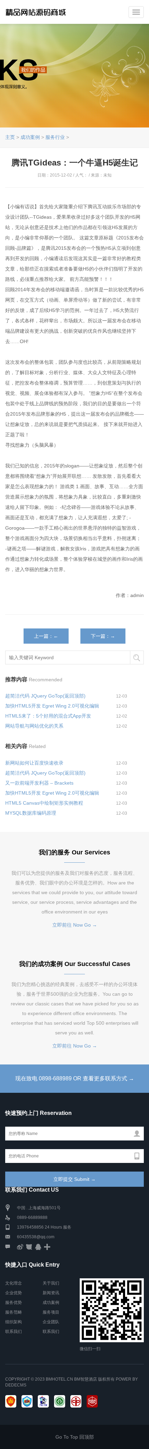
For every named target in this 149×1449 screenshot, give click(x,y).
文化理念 (13, 1283)
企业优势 (13, 1292)
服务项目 (51, 1312)
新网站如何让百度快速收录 (34, 763)
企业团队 (51, 1321)
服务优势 (13, 1302)
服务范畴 (13, 1312)
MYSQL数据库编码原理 (30, 813)
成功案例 (30, 137)
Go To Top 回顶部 (74, 1437)
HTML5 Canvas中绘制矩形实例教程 (44, 803)
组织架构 (13, 1321)
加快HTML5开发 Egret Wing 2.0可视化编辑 (52, 706)
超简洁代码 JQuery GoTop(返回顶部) (45, 696)
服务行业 (55, 137)
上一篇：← (46, 636)
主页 (10, 137)
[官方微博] (20, 1246)
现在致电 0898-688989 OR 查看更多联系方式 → (74, 1078)
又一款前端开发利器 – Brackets (39, 783)
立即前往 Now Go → (74, 925)
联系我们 (13, 1331)
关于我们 (51, 1283)
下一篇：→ (103, 636)
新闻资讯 (51, 1292)
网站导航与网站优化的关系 (34, 726)
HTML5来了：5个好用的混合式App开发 (48, 716)
